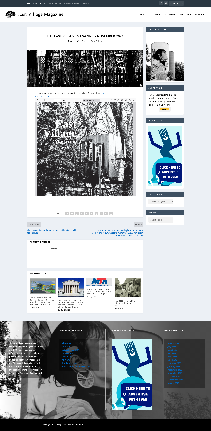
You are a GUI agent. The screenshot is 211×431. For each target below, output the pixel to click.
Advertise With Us (71, 350)
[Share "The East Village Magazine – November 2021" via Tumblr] (81, 213)
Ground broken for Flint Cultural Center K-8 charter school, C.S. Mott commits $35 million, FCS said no (42, 301)
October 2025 (173, 376)
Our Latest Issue (70, 363)
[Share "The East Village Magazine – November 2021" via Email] (106, 213)
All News (170, 14)
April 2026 (172, 356)
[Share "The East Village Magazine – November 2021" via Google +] (76, 213)
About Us (66, 343)
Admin (54, 248)
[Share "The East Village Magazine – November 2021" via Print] (111, 213)
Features (86, 41)
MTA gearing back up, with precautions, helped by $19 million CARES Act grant (98, 291)
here (103, 93)
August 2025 (173, 383)
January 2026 (173, 366)
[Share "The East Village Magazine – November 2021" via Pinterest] (86, 213)
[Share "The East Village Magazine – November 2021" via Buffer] (96, 213)
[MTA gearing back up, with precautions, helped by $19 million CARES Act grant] (99, 282)
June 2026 (172, 350)
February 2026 (174, 363)
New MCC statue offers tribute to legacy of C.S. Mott (125, 303)
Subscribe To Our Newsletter (76, 366)
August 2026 (173, 343)
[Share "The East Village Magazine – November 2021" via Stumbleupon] (101, 213)
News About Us (69, 353)
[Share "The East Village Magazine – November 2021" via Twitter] (72, 213)
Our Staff (66, 346)
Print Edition (96, 41)
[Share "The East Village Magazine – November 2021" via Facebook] (67, 213)
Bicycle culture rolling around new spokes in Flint (62, 3)
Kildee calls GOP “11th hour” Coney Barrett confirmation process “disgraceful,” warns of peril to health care (71, 303)
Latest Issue (185, 14)
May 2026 (171, 353)
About (142, 14)
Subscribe (200, 14)
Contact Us (67, 356)
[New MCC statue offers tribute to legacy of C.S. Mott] (128, 288)
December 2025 (174, 370)
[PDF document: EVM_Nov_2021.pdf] (85, 147)
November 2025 (174, 373)
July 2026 (171, 346)
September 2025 (175, 379)
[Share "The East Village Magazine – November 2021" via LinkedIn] (91, 213)
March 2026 (173, 359)
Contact (157, 14)
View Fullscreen (42, 96)
